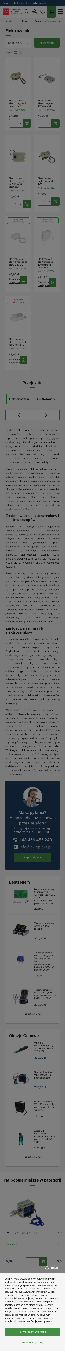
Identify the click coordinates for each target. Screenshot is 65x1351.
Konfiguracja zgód (32, 1342)
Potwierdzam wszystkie (33, 1331)
